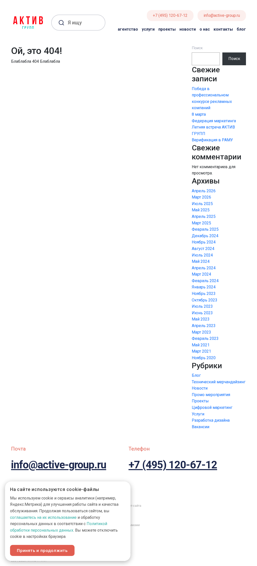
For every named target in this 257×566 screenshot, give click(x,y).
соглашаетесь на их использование (43, 517)
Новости (187, 29)
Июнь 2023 (202, 312)
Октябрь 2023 (204, 300)
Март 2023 (201, 332)
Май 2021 (201, 345)
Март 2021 (201, 351)
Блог (241, 29)
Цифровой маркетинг (212, 407)
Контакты (223, 29)
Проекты (167, 29)
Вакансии (200, 426)
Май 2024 (201, 261)
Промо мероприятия (211, 394)
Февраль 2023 (205, 338)
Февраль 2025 (205, 229)
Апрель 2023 (204, 325)
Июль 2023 (202, 306)
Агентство (128, 29)
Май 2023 (201, 319)
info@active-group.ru (222, 15)
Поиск (197, 48)
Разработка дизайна (211, 420)
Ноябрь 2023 (204, 293)
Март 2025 (201, 223)
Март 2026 (201, 197)
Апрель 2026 (204, 190)
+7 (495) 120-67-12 (170, 15)
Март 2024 (201, 274)
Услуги (148, 29)
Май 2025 (201, 210)
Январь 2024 (204, 287)
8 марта (199, 114)
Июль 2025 (202, 203)
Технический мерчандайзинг (218, 382)
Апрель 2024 (204, 268)
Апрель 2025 (204, 216)
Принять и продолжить (42, 550)
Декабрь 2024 (205, 235)
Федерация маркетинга (214, 120)
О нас (205, 29)
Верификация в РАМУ (212, 140)
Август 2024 (203, 248)
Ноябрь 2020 (204, 357)
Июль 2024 (202, 255)
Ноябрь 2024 (204, 242)
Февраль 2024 (205, 280)
